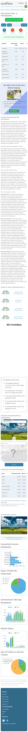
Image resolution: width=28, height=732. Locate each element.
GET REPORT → (14, 111)
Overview (3, 25)
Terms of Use (5, 699)
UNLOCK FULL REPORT (15, 19)
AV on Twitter (3, 720)
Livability (20, 3)
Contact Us (4, 704)
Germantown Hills (14, 9)
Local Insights (5, 709)
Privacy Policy (5, 701)
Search (2, 9)
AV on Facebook (7, 720)
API (3, 714)
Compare (14, 464)
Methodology (5, 696)
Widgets (4, 711)
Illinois (7, 9)
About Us (4, 694)
